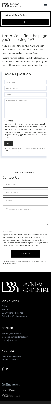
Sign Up (13, 340)
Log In (5, 340)
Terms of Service (12, 151)
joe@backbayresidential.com (15, 337)
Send (9, 143)
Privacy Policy (41, 148)
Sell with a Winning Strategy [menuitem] (14, 316)
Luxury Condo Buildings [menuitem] (12, 313)
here (43, 58)
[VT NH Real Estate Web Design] (25, 395)
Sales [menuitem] (4, 306)
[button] (25, 22)
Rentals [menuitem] (5, 309)
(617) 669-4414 (16, 333)
